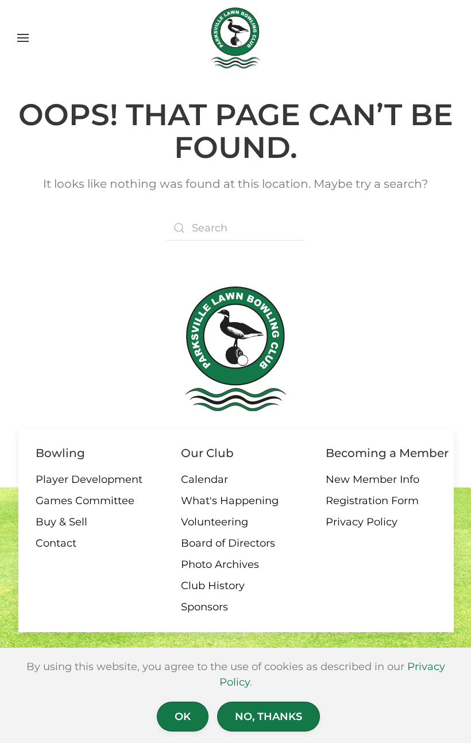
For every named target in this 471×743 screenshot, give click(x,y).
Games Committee (85, 500)
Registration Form (372, 500)
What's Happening (230, 500)
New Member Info (372, 479)
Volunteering (214, 522)
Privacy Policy (361, 522)
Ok (183, 716)
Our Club (207, 453)
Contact (56, 543)
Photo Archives (220, 564)
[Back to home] (235, 37)
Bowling (60, 453)
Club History (213, 585)
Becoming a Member (387, 453)
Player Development (89, 479)
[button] (23, 38)
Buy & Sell (61, 522)
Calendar (204, 479)
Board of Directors (228, 543)
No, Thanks (268, 716)
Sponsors (204, 607)
